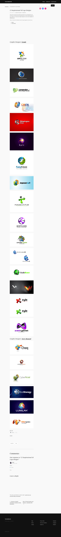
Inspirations (24, 12)
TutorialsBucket (8, 1)
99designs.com (12, 17)
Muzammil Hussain (18, 12)
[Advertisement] (22, 33)
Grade (13, 22)
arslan (13, 462)
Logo (16, 443)
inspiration (12, 443)
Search (53, 5)
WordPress (11, 531)
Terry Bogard (14, 23)
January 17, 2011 (14, 463)
